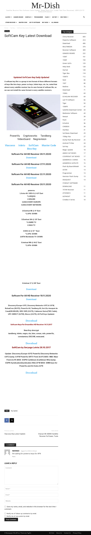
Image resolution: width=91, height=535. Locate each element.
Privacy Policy (77, 533)
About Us (59, 533)
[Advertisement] (31, 58)
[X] (12, 420)
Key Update (14, 411)
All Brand (54, 22)
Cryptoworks (30, 135)
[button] (84, 17)
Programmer (38, 17)
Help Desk (63, 17)
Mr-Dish (51, 533)
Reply (13, 456)
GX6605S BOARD (18, 17)
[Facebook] (6, 420)
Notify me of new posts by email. (18, 516)
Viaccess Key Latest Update (14, 434)
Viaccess (10, 145)
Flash (47, 17)
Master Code (23, 22)
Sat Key (54, 17)
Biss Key (32, 148)
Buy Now (45, 22)
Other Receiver (10, 22)
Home (6, 28)
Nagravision (39, 139)
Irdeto (21, 145)
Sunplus (28, 17)
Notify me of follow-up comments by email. (22, 513)
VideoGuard (23, 139)
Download (31, 320)
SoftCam (34, 145)
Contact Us (67, 533)
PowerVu (15, 135)
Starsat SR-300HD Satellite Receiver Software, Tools (48, 435)
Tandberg (46, 135)
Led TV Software (34, 22)
